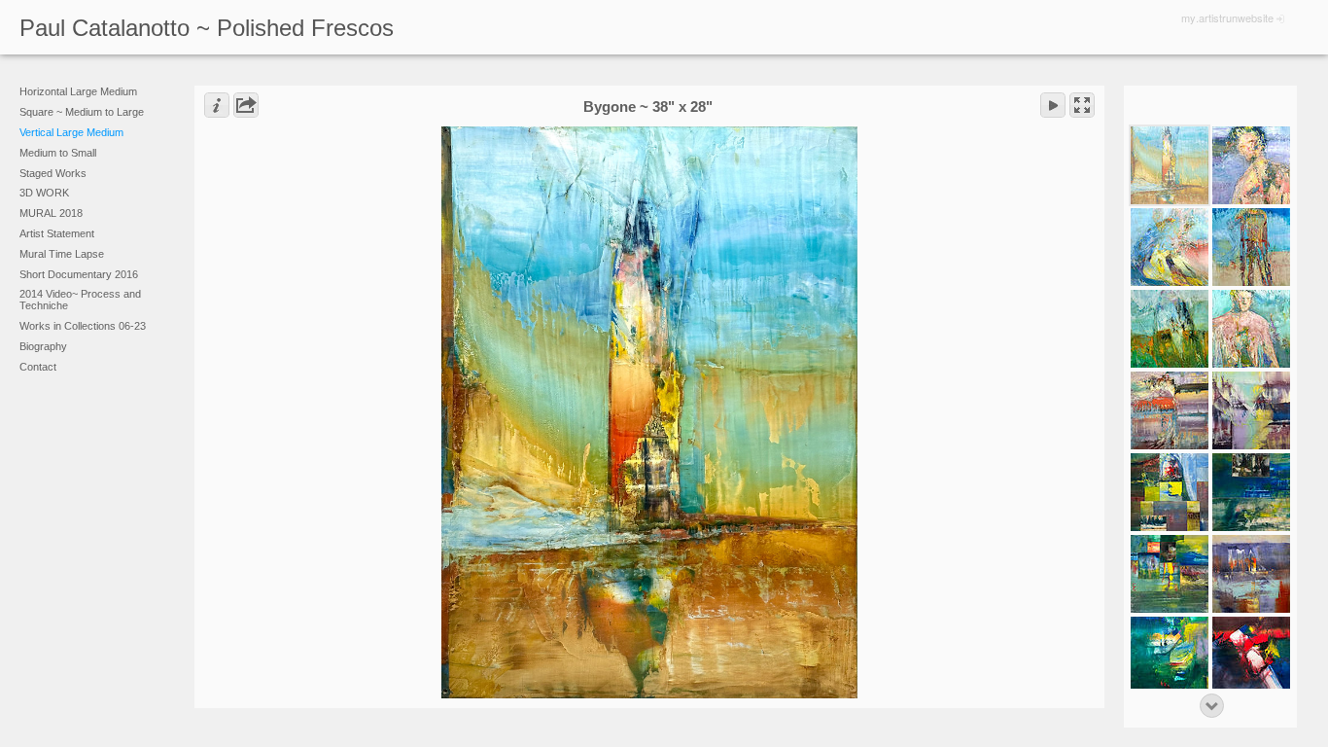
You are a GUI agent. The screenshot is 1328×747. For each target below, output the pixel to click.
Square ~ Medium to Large (81, 112)
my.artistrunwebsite (1227, 17)
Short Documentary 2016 (78, 274)
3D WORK (44, 192)
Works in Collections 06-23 (82, 326)
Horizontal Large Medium (78, 91)
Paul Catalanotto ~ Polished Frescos (206, 28)
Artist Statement (56, 233)
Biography (43, 346)
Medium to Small (57, 153)
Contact (37, 367)
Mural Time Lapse (61, 254)
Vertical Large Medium (71, 132)
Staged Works (53, 173)
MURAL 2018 (51, 213)
